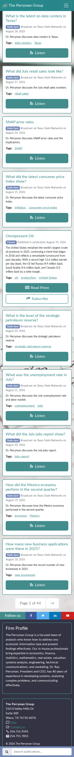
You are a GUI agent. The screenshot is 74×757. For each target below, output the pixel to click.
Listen (39, 53)
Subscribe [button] (39, 299)
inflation (20, 207)
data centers (23, 42)
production (28, 277)
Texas (37, 42)
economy (21, 515)
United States (48, 277)
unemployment (25, 405)
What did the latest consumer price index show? (35, 179)
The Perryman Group (25, 5)
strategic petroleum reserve (33, 346)
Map (13, 722)
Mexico (34, 515)
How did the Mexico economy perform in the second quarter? (31, 487)
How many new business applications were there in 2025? (37, 546)
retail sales (22, 93)
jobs (40, 405)
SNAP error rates (20, 122)
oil (16, 277)
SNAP (19, 148)
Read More (39, 288)
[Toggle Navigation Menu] (66, 5)
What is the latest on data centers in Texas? (36, 18)
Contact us (17, 727)
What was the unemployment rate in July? (36, 377)
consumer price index (43, 207)
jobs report (22, 456)
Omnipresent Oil (20, 236)
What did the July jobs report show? (35, 434)
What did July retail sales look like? (34, 71)
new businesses (25, 575)
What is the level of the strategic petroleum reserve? (33, 318)
